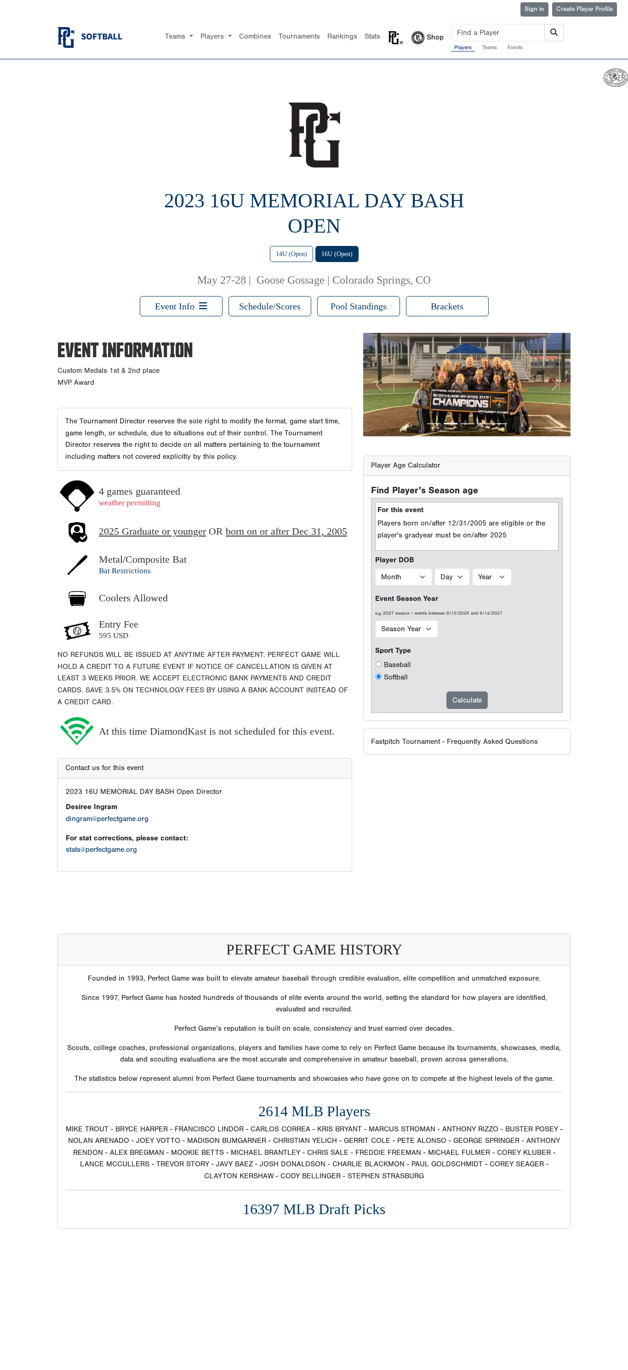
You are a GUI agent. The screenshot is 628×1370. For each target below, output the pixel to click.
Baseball (397, 665)
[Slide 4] (484, 423)
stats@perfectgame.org (101, 849)
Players (463, 47)
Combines (255, 36)
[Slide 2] (450, 423)
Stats (372, 36)
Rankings (342, 36)
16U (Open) (337, 254)
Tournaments (299, 36)
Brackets (447, 306)
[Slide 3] (467, 423)
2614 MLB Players (314, 1111)
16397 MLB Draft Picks (314, 1209)
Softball (396, 677)
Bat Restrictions (125, 570)
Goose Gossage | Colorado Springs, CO (344, 280)
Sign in (534, 9)
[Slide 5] (500, 423)
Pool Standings (359, 306)
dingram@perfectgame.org (107, 819)
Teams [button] (176, 36)
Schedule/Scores (270, 306)
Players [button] (213, 36)
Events (515, 47)
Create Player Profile (584, 9)
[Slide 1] (434, 423)
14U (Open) (291, 254)
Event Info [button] (177, 306)
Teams (489, 47)
